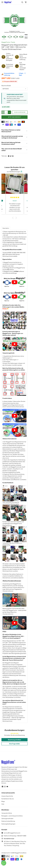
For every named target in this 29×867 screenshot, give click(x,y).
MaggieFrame (5, 42)
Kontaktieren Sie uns (7, 799)
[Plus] (9, 112)
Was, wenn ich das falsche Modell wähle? (11, 149)
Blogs (3, 801)
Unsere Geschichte (7, 796)
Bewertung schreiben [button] (14, 739)
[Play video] (14, 282)
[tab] (5, 228)
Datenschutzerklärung (8, 821)
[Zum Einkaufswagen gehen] (26, 2)
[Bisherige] (3, 21)
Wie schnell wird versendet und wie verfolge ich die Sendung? (12, 137)
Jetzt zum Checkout (14, 117)
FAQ (2, 804)
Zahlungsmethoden (7, 818)
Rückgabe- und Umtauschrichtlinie (12, 816)
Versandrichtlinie (6, 813)
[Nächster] (26, 21)
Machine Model (6, 85)
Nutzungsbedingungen (8, 824)
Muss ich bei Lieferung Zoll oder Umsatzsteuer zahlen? (10, 143)
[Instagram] (5, 786)
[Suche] (22, 2)
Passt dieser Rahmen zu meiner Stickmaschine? (10, 130)
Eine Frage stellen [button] (14, 743)
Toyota (13, 42)
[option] (14, 21)
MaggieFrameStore (20, 853)
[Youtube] (7, 786)
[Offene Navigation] (2, 2)
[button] (13, 218)
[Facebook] (2, 786)
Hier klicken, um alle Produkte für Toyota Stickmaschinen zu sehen (13, 569)
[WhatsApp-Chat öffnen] (3, 863)
